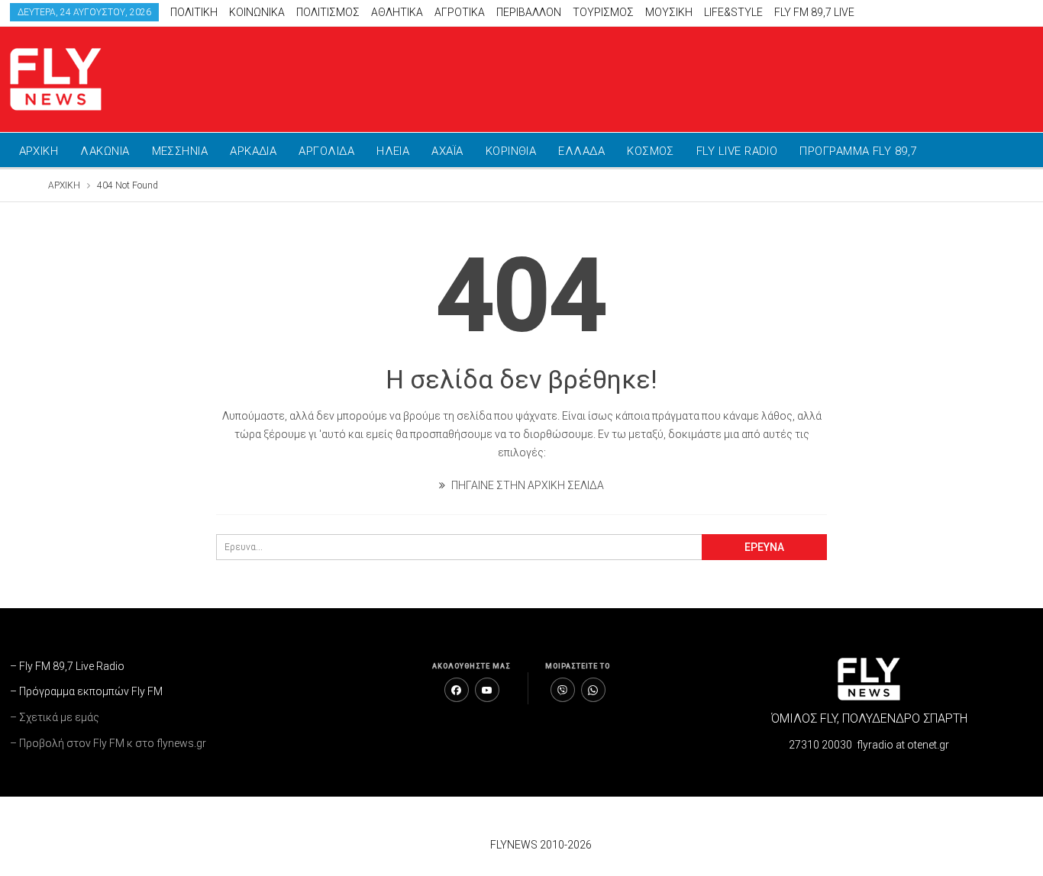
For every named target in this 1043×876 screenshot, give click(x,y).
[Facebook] (456, 690)
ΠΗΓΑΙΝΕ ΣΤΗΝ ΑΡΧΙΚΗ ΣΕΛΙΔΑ (526, 485)
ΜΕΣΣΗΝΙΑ (180, 151)
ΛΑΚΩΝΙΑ (104, 151)
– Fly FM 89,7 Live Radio (67, 666)
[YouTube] (487, 690)
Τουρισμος (603, 12)
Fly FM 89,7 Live (814, 12)
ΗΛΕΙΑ (392, 151)
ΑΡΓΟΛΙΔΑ (326, 151)
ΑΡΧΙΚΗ (39, 151)
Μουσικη (669, 12)
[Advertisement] (756, 76)
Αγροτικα (459, 12)
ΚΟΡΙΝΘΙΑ (511, 151)
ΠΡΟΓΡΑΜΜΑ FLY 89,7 (857, 151)
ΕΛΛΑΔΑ (581, 151)
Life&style (733, 12)
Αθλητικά (397, 12)
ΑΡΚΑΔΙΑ (253, 151)
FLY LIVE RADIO (736, 151)
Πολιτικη (194, 12)
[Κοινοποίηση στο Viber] (563, 690)
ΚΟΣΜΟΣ (650, 151)
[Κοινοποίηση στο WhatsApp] (593, 690)
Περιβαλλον (528, 12)
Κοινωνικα (257, 12)
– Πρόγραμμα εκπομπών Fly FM (86, 691)
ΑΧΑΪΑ (447, 151)
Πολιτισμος (328, 12)
